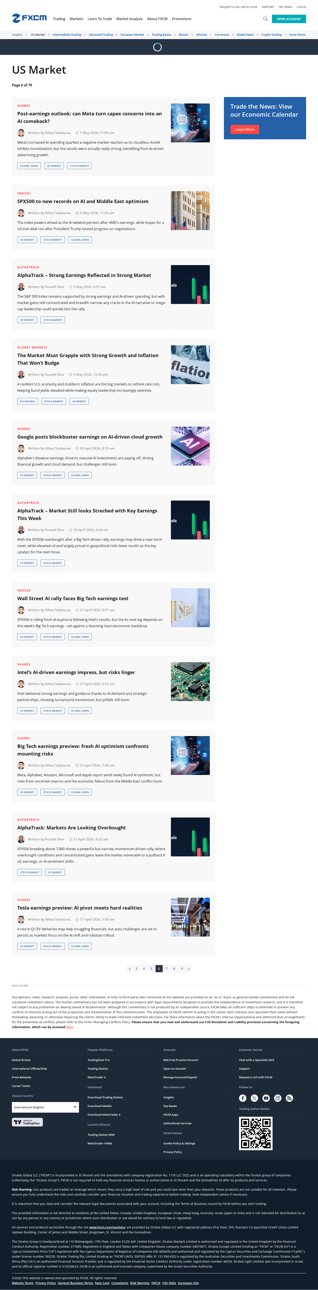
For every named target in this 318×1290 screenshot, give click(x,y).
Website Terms (23, 1283)
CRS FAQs (169, 1283)
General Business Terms (75, 1283)
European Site (188, 1283)
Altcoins (201, 35)
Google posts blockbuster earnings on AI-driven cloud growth (89, 436)
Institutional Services (177, 1123)
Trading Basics (161, 35)
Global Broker (21, 1060)
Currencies (222, 35)
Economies (27, 401)
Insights (17, 35)
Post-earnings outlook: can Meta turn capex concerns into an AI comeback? (89, 117)
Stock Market (79, 165)
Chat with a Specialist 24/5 (256, 1060)
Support (268, 7)
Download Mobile (100, 1106)
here (69, 1027)
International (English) (29, 1107)
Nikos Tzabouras (58, 132)
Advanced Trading (101, 35)
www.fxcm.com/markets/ (107, 1227)
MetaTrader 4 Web (100, 1143)
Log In (301, 7)
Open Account (289, 19)
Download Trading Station (105, 1097)
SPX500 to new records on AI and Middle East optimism (83, 201)
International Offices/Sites (29, 1068)
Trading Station (98, 1068)
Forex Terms (297, 35)
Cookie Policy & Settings (179, 1143)
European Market (132, 35)
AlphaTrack (28, 267)
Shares (23, 105)
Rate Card (102, 1283)
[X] (254, 1098)
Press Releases (21, 1077)
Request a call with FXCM (238, 7)
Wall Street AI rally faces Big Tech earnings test (72, 598)
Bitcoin (183, 35)
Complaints (119, 1283)
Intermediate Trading (67, 35)
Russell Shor (54, 287)
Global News (245, 35)
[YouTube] (266, 1098)
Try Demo (285, 7)
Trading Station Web (101, 1135)
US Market (38, 35)
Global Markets (32, 347)
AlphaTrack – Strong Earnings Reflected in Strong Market (84, 275)
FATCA (155, 1283)
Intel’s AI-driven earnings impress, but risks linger (76, 672)
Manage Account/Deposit (180, 1077)
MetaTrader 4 (97, 1077)
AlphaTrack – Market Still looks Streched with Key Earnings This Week (87, 514)
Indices (24, 193)
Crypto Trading (271, 35)
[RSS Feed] (289, 1098)
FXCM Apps (170, 1115)
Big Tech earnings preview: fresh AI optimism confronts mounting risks (83, 750)
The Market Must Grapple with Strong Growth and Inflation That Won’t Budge (87, 359)
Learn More (244, 129)
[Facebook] (242, 1098)
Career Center (21, 1086)
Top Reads (170, 1106)
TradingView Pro (99, 1060)
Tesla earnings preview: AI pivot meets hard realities (79, 907)
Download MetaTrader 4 (104, 1115)
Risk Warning (139, 1283)
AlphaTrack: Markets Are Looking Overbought (71, 827)
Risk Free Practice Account (180, 1060)
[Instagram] (277, 1098)
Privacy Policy (172, 1152)
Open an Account (174, 1068)
